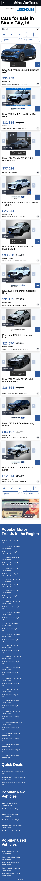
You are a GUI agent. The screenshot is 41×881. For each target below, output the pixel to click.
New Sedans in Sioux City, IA (10, 821)
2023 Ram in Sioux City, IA (10, 690)
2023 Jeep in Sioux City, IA (10, 674)
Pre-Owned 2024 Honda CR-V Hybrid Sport (17, 248)
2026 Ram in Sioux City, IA (10, 575)
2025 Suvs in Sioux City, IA (10, 586)
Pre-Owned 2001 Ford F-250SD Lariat (18, 468)
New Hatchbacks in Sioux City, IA (12, 826)
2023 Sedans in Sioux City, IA (11, 729)
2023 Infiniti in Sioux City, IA (10, 707)
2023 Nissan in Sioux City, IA (10, 652)
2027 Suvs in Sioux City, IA (10, 569)
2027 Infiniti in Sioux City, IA (10, 641)
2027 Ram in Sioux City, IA (10, 646)
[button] (3, 53)
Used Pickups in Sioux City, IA (11, 858)
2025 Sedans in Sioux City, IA (11, 745)
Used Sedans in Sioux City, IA (11, 863)
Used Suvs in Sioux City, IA (10, 852)
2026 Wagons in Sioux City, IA (11, 602)
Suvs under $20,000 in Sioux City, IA (13, 773)
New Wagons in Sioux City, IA (10, 815)
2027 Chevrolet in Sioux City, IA (11, 657)
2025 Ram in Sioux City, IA (10, 696)
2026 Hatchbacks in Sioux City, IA (12, 723)
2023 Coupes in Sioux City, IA (11, 756)
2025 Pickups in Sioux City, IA (11, 635)
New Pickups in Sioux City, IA (10, 810)
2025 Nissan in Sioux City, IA (10, 685)
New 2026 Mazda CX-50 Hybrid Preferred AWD (18, 380)
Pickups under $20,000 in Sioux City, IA (13, 778)
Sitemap (20, 879)
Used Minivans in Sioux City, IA (11, 869)
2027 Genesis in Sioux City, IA (11, 668)
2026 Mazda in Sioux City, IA (10, 558)
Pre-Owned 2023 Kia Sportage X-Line (19, 336)
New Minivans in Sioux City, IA (11, 832)
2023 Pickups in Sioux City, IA (11, 619)
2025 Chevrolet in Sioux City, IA (11, 679)
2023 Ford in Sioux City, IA (10, 624)
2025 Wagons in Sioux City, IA (11, 751)
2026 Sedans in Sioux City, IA (11, 608)
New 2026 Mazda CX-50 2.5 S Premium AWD (17, 159)
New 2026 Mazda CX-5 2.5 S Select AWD (20, 71)
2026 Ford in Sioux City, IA (10, 553)
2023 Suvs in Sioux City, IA (10, 591)
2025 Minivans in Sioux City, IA (11, 718)
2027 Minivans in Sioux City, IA (11, 734)
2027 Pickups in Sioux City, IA (11, 613)
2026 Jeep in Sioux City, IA (10, 564)
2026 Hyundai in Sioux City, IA (11, 580)
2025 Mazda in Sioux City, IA (10, 663)
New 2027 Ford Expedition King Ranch (18, 424)
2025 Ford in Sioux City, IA (10, 630)
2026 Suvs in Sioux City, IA (10, 542)
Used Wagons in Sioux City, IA (11, 874)
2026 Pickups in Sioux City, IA (11, 547)
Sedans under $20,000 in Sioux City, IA (13, 784)
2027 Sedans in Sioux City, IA (11, 701)
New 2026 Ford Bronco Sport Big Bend (19, 115)
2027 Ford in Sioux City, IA (10, 597)
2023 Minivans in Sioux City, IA (11, 740)
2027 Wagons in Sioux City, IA (11, 712)
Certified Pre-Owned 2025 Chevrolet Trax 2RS (20, 203)
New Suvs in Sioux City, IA (10, 804)
